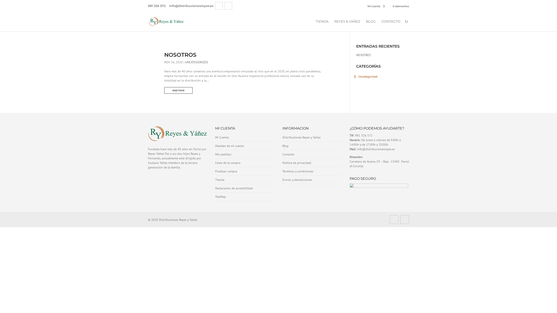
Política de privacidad (296, 163)
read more (178, 90)
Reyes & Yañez (347, 21)
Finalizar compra (226, 171)
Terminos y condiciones (297, 171)
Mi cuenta (373, 6)
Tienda (322, 21)
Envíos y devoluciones (297, 180)
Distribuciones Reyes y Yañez (301, 137)
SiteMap (220, 197)
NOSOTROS (180, 55)
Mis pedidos (223, 154)
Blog (371, 21)
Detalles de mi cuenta (229, 146)
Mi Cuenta (222, 137)
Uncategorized (196, 62)
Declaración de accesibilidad (234, 188)
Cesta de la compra (227, 163)
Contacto (390, 21)
